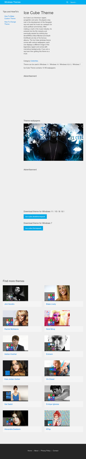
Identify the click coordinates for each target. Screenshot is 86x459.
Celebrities (34, 61)
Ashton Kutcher (10, 354)
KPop (48, 429)
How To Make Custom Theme (9, 17)
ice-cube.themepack (33, 228)
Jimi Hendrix (9, 304)
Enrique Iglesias (52, 404)
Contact (55, 450)
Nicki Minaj (50, 329)
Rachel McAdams (11, 329)
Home (30, 450)
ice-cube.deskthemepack (35, 216)
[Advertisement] (12, 89)
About (36, 450)
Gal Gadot (8, 404)
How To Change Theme (10, 23)
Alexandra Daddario (12, 429)
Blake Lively (51, 304)
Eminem (49, 354)
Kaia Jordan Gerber (12, 379)
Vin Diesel (50, 379)
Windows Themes (12, 1)
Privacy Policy (46, 450)
